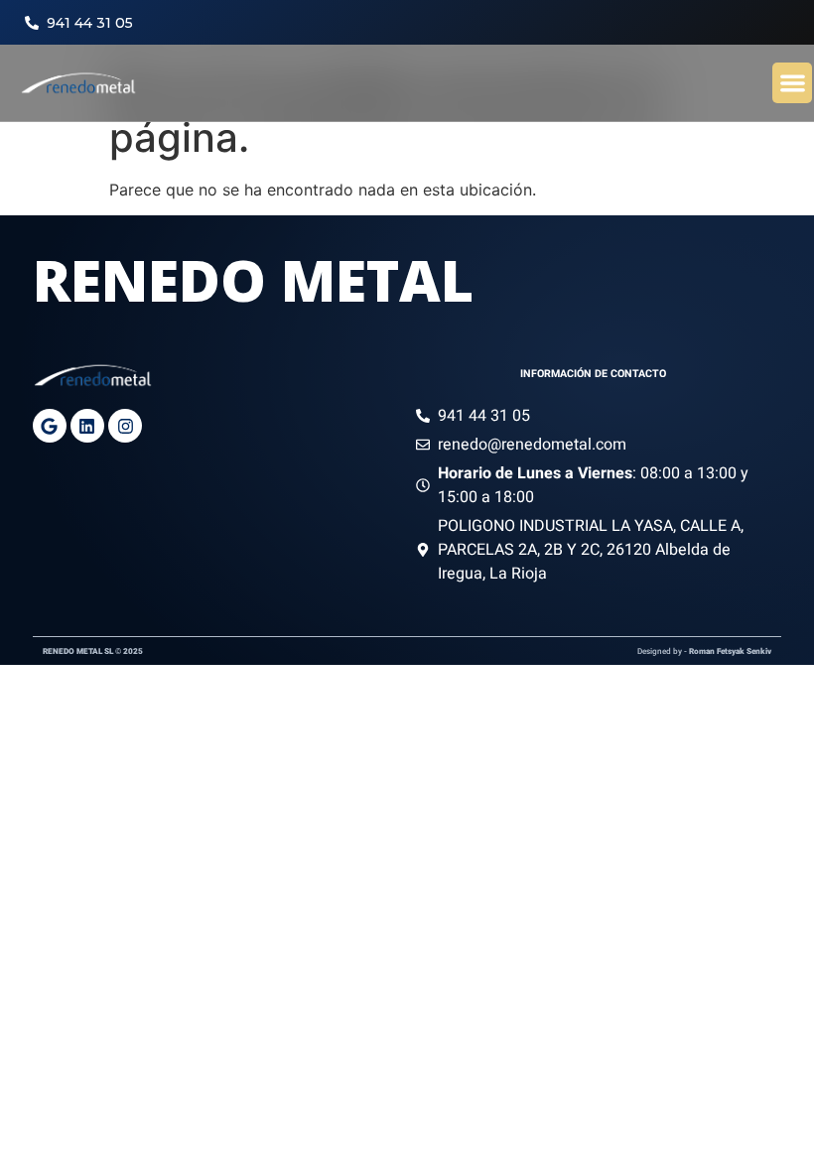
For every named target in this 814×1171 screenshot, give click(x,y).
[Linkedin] (87, 426)
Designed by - (704, 651)
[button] (792, 83)
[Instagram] (125, 426)
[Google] (50, 426)
